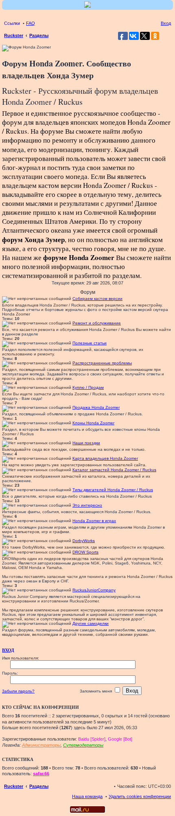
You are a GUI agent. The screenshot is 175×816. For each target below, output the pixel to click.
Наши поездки (86, 443)
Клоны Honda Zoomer (93, 423)
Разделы (38, 786)
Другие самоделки (90, 623)
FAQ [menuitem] (30, 23)
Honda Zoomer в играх (94, 520)
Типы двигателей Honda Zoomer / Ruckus (112, 489)
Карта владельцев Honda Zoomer (105, 458)
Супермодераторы (83, 745)
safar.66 (41, 773)
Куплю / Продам (88, 387)
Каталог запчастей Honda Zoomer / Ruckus (114, 470)
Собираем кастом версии (97, 298)
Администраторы (41, 745)
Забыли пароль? (18, 691)
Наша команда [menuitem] (87, 796)
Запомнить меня (96, 691)
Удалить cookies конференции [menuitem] (140, 796)
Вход (8, 650)
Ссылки (12, 23)
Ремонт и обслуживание (96, 323)
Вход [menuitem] (166, 23)
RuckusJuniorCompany (94, 590)
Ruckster (13, 786)
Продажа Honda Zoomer (96, 407)
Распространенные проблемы (102, 363)
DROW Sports (85, 552)
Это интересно (87, 505)
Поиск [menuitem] (168, 36)
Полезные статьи (89, 343)
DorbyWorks (83, 540)
